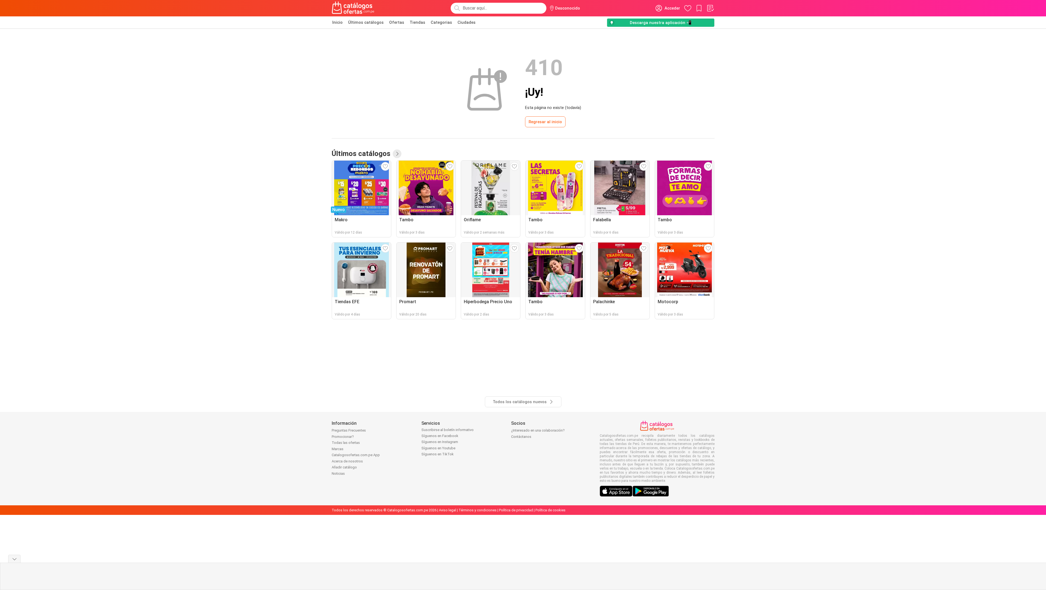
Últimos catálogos (366, 22)
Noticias (338, 473)
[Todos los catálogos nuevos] (397, 153)
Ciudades (467, 22)
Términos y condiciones (478, 510)
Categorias (441, 22)
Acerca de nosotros (347, 461)
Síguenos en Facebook (439, 436)
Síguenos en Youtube (438, 448)
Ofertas (396, 22)
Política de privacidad (516, 510)
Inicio (337, 22)
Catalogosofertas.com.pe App (356, 455)
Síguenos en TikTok (437, 454)
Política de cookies (550, 510)
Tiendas (417, 22)
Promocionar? (343, 437)
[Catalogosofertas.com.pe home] (353, 8)
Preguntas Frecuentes (349, 430)
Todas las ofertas (346, 443)
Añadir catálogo (344, 467)
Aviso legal (447, 510)
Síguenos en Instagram (439, 442)
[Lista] (710, 8)
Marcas (337, 449)
